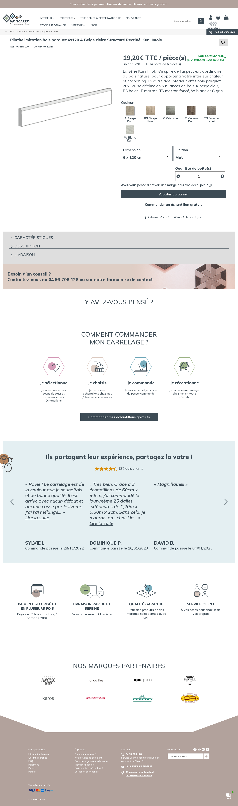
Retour (32, 771)
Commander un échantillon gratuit (173, 204)
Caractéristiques (33, 237)
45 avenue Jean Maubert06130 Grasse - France (140, 774)
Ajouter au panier (173, 194)
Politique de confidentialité (89, 768)
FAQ (30, 761)
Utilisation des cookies (87, 771)
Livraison (24, 254)
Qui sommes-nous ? (85, 754)
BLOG (94, 25)
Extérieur (66, 18)
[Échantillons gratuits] (213, 23)
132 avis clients (130, 468)
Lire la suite (37, 518)
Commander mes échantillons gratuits (119, 417)
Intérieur (46, 18)
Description (27, 246)
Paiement (33, 764)
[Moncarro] (16, 19)
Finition (181, 150)
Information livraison (39, 754)
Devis (31, 768)
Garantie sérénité (37, 757)
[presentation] (12, 502)
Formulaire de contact (139, 765)
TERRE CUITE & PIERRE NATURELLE (100, 18)
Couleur (127, 102)
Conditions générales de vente (91, 761)
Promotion (78, 25)
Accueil (8, 31)
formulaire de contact (130, 279)
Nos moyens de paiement (88, 757)
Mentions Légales (84, 764)
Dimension (132, 150)
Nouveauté (133, 18)
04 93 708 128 (224, 32)
